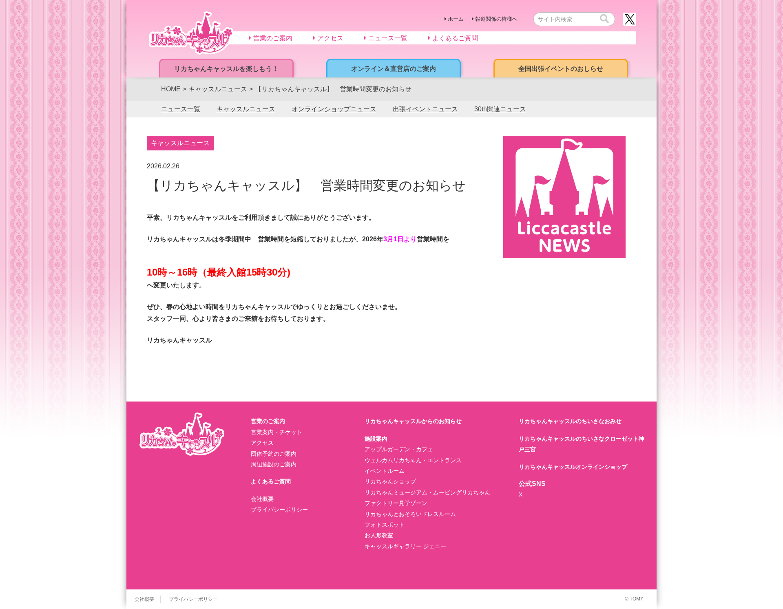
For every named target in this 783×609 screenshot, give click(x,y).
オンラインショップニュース (334, 109)
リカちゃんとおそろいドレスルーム (410, 514)
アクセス (262, 442)
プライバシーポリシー (279, 509)
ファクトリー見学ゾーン (396, 503)
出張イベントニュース (425, 109)
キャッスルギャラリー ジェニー (405, 546)
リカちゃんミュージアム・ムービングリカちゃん (427, 492)
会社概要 (262, 499)
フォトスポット (385, 524)
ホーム (456, 19)
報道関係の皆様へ (496, 19)
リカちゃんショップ (390, 481)
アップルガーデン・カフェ (399, 449)
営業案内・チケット (276, 432)
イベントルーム (385, 471)
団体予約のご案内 (273, 453)
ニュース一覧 (180, 109)
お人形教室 (379, 535)
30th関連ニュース (500, 109)
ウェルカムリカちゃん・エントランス (413, 460)
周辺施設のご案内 (273, 464)
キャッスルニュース (246, 109)
